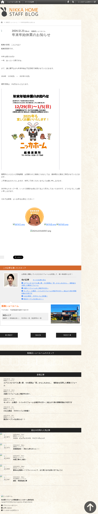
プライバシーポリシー (10, 505)
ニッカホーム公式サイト (86, 2)
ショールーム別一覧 (13, 2)
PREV (10, 335)
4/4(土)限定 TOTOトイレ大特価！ (36, 296)
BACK (38, 335)
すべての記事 (29, 2)
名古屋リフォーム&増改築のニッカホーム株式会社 (17, 500)
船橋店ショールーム (12, 22)
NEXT (65, 335)
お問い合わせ (7, 508)
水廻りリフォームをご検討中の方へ (36, 288)
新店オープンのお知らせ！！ (34, 299)
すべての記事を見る (39, 280)
